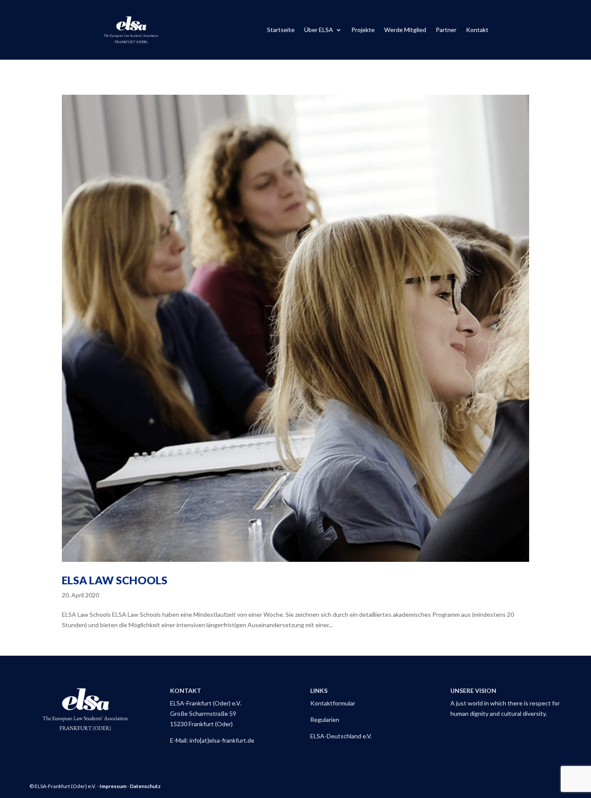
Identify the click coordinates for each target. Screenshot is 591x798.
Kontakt (477, 30)
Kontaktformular (332, 703)
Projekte (363, 30)
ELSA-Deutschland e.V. (341, 736)
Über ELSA (318, 30)
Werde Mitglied (405, 30)
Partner (446, 30)
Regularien (324, 719)
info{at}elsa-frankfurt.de (222, 740)
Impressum (113, 786)
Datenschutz (145, 786)
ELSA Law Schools (114, 580)
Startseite (281, 30)
